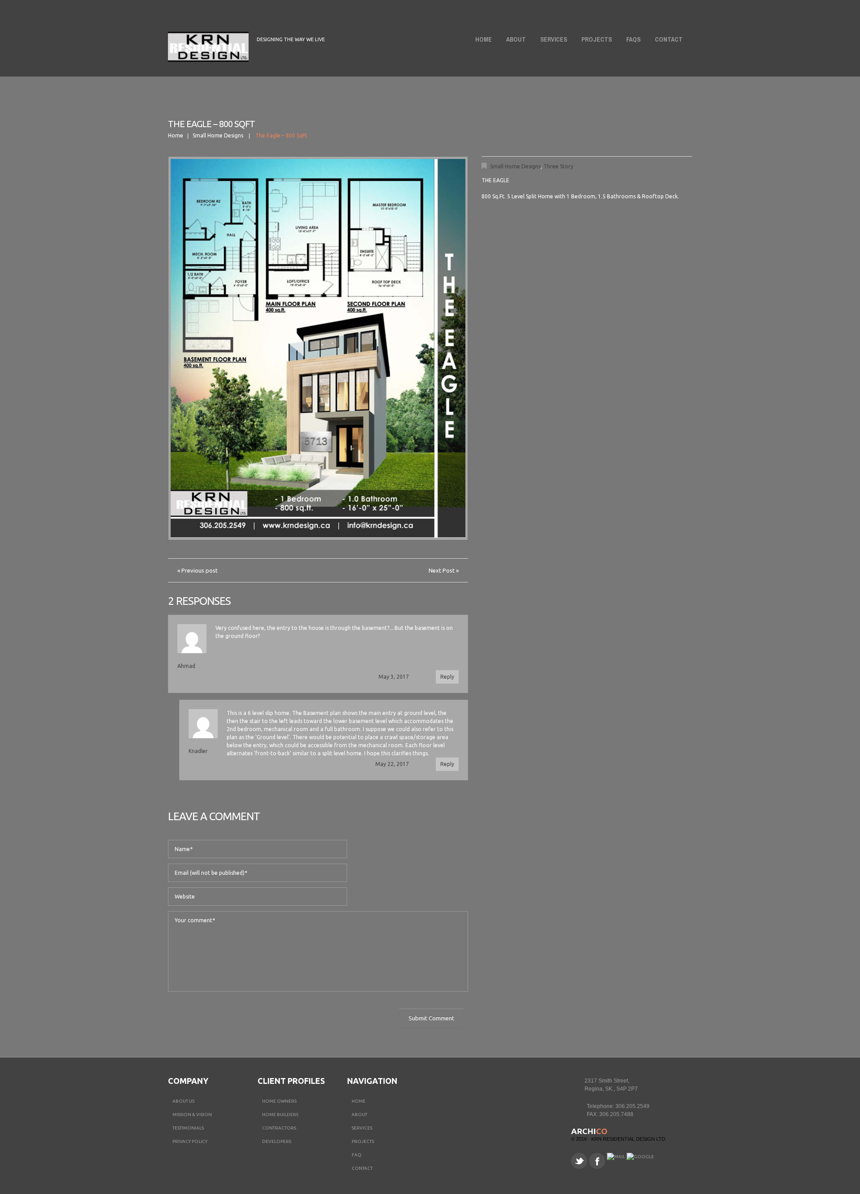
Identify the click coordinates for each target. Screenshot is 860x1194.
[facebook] (597, 1160)
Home (483, 39)
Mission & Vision (192, 1114)
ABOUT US (183, 1101)
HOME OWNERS (279, 1101)
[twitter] (579, 1160)
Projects (596, 39)
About (513, 41)
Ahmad (186, 666)
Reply (447, 677)
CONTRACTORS (279, 1128)
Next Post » (444, 570)
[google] (640, 1156)
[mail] (616, 1156)
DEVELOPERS (276, 1141)
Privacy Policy (189, 1141)
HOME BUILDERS (280, 1114)
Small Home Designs (218, 135)
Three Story (558, 166)
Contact (669, 39)
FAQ (356, 1154)
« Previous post (197, 570)
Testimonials (188, 1128)
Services (553, 39)
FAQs (633, 39)
